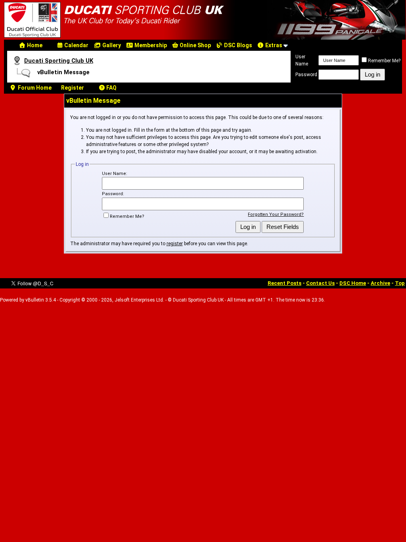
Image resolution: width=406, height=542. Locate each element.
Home (34, 45)
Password (306, 74)
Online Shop (194, 45)
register (175, 243)
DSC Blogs (237, 45)
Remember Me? (384, 60)
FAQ (111, 88)
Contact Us (320, 283)
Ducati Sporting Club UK (58, 60)
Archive (380, 283)
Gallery (111, 45)
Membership (150, 45)
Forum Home (34, 88)
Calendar (75, 45)
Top (400, 283)
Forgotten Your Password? (276, 214)
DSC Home (352, 283)
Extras (273, 45)
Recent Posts (284, 283)
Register (72, 88)
